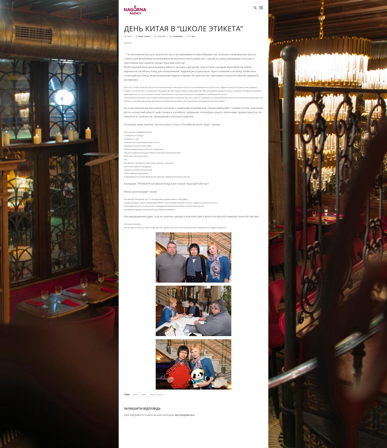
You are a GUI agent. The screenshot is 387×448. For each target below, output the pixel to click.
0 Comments (177, 36)
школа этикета (156, 395)
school (147, 36)
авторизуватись (184, 415)
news (141, 36)
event (135, 395)
